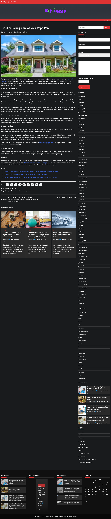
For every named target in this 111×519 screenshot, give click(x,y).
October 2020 (82, 253)
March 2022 (81, 203)
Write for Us (81, 444)
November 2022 (82, 181)
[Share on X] (11, 184)
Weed (79, 375)
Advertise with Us (83, 447)
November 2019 (82, 288)
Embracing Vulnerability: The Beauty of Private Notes (63, 234)
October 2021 (82, 215)
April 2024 (81, 149)
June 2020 (81, 266)
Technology (81, 372)
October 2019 (82, 291)
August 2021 (81, 222)
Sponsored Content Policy (85, 462)
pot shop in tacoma (19, 191)
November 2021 (82, 212)
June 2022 (81, 193)
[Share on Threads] (36, 184)
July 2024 (80, 140)
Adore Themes (72, 516)
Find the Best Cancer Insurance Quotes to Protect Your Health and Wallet (26, 174)
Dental (80, 322)
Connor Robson (92, 391)
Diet (79, 325)
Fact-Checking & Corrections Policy (87, 459)
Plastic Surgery (82, 353)
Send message (84, 87)
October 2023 (82, 165)
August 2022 (81, 190)
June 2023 (81, 175)
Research (80, 366)
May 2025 (81, 127)
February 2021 (82, 241)
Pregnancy (81, 356)
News (4, 230)
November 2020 (82, 250)
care (7, 191)
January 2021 (81, 244)
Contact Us (81, 432)
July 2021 (80, 225)
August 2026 (81, 96)
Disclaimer (81, 438)
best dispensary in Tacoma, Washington (36, 163)
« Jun (86, 501)
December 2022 (82, 178)
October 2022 (82, 184)
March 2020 (81, 275)
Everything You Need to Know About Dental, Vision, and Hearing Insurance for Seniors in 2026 (98, 419)
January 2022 (81, 209)
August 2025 (81, 118)
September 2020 (82, 256)
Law (79, 347)
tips (27, 191)
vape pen (31, 191)
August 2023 (81, 168)
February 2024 (82, 156)
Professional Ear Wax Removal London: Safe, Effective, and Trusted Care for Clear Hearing (31, 177)
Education (81, 328)
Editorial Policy (82, 456)
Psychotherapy (82, 359)
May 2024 (81, 146)
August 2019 (81, 297)
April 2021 (81, 234)
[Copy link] (40, 184)
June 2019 (81, 303)
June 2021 (81, 228)
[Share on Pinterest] (24, 184)
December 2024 (82, 137)
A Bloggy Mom (49, 516)
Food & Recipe (82, 334)
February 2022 (82, 206)
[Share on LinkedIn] (15, 184)
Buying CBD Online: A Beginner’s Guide (97, 398)
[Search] (107, 20)
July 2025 (80, 121)
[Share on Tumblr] (32, 184)
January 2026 (81, 112)
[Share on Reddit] (28, 184)
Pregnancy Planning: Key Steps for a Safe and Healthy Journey (97, 387)
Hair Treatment (82, 340)
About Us (80, 435)
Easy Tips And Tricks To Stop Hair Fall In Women (41, 493)
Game (80, 337)
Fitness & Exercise (83, 331)
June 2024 (81, 143)
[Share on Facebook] (7, 184)
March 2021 (81, 237)
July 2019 (80, 300)
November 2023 (82, 162)
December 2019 (82, 285)
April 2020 (81, 272)
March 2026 (81, 105)
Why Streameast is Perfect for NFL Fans (72, 503)
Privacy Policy (82, 441)
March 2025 (81, 134)
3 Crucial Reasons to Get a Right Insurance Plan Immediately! (13, 234)
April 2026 (81, 102)
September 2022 (82, 187)
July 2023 (80, 171)
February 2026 (82, 109)
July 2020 (81, 263)
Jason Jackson (23, 32)
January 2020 (82, 281)
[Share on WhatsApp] (20, 184)
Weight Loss (81, 378)
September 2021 (82, 219)
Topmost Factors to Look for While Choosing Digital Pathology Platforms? (38, 234)
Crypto (80, 318)
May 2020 (81, 269)
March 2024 (81, 153)
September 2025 (82, 115)
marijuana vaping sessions (46, 142)
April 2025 (81, 131)
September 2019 (82, 294)
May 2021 (81, 231)
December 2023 (82, 159)
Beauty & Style (82, 312)
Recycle (80, 362)
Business (80, 315)
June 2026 (81, 99)
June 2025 (81, 124)
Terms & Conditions (83, 453)
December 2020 (82, 247)
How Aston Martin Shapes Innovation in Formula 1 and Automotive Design (72, 490)
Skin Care (80, 369)
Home (80, 450)
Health (11, 191)
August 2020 (81, 259)
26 (92, 494)
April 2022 (81, 200)
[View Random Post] (104, 20)
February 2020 (82, 278)
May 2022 (81, 197)
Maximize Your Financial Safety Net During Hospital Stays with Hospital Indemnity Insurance (31, 171)
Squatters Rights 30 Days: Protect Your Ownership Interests (71, 497)
